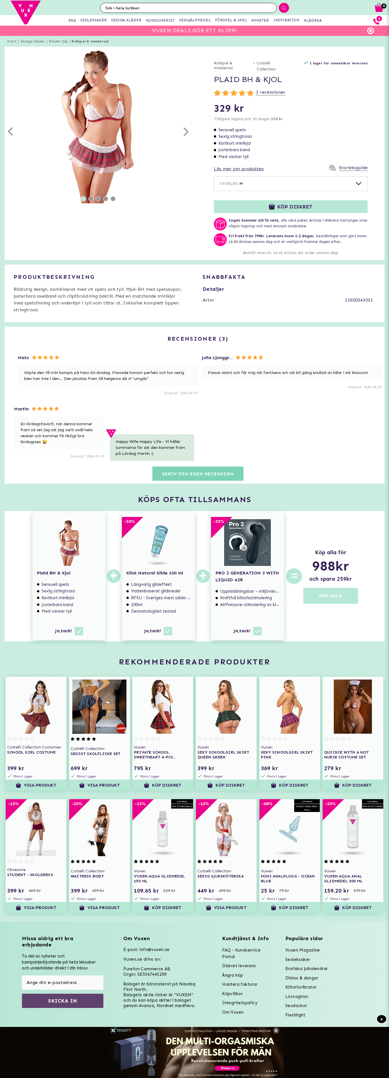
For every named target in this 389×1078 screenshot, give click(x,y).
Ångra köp (232, 975)
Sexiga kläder (33, 41)
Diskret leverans (239, 965)
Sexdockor (296, 1005)
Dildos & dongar (301, 978)
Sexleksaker (297, 959)
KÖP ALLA (330, 595)
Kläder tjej (58, 41)
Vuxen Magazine (302, 950)
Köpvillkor (232, 993)
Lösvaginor (296, 996)
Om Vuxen (232, 1012)
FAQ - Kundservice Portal (241, 953)
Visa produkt (40, 785)
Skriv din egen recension (198, 473)
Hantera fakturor (239, 984)
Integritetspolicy (239, 1002)
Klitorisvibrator (300, 987)
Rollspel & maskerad (89, 41)
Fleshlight (295, 1015)
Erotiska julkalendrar (306, 968)
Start (12, 41)
